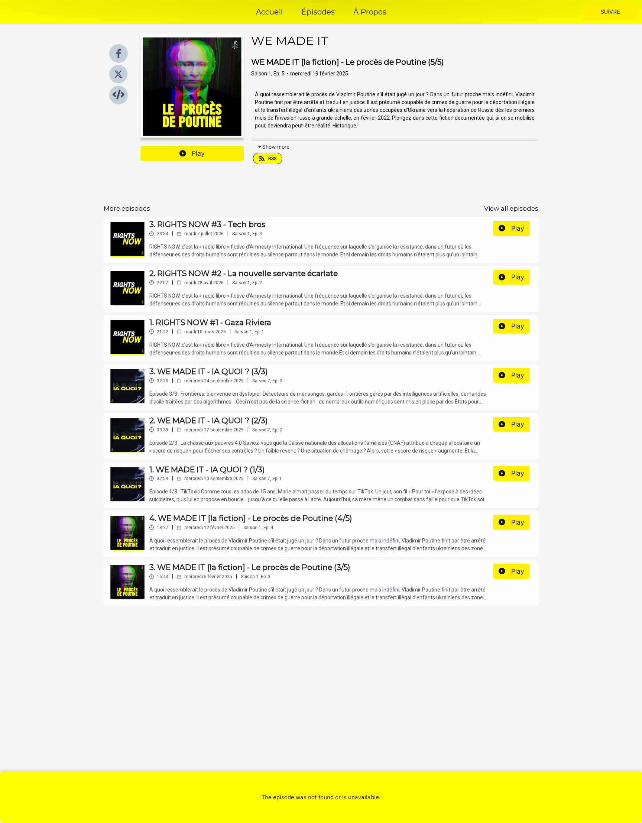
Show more (275, 146)
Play (198, 153)
